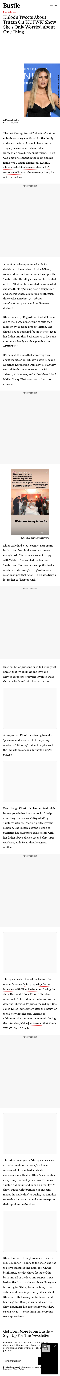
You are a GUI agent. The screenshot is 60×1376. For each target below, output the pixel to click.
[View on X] (30, 708)
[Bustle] (11, 5)
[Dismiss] (54, 1346)
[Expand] (44, 1346)
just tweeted (35, 1023)
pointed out (33, 1189)
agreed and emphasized (38, 745)
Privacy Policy (18, 1369)
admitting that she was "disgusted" (24, 818)
